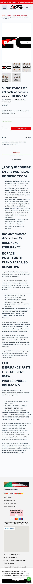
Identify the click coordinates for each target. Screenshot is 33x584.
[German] (16, 493)
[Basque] (5, 493)
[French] (13, 493)
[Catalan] (7, 493)
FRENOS (12, 144)
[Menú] (4, 7)
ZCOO (16, 144)
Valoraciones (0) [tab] (16, 159)
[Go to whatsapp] (29, 579)
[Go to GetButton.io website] (29, 582)
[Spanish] (22, 493)
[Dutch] (9, 493)
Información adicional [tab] (16, 156)
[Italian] (18, 493)
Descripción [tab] (16, 152)
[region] (16, 576)
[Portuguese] (20, 493)
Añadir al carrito (21, 128)
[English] (11, 493)
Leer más (26, 575)
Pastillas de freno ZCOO (18, 142)
